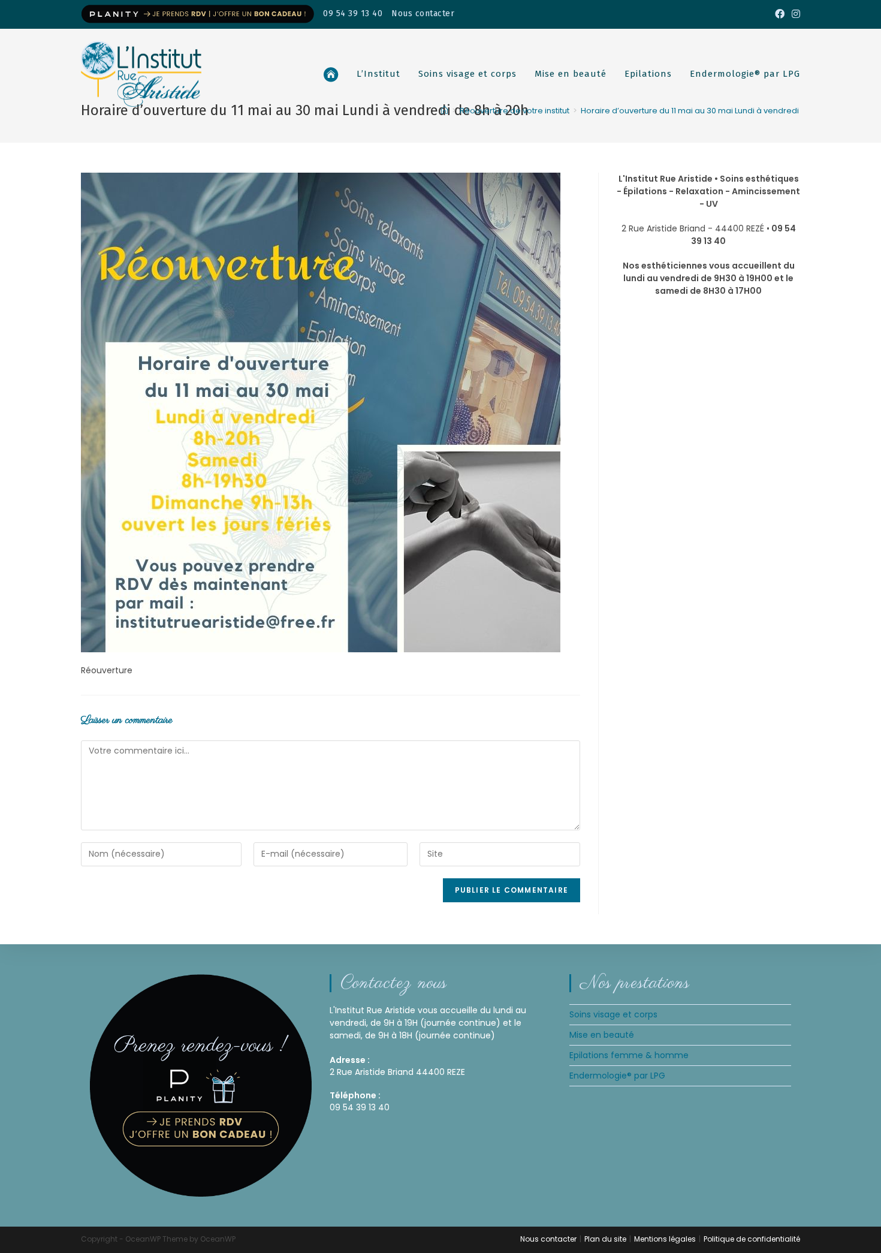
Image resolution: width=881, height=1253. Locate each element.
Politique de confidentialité (752, 1239)
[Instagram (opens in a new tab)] (794, 14)
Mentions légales (665, 1239)
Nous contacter (422, 13)
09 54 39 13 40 (352, 13)
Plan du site (605, 1239)
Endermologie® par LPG (617, 1076)
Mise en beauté (601, 1035)
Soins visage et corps (613, 1014)
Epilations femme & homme (629, 1055)
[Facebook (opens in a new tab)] (779, 14)
